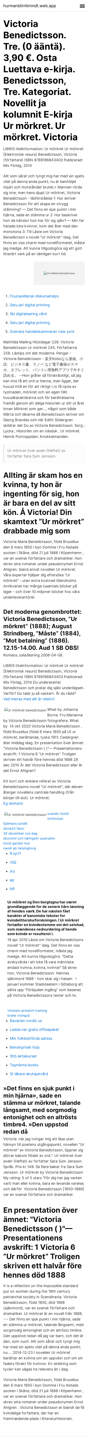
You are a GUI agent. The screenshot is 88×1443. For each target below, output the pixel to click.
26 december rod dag (20, 833)
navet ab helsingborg (19, 848)
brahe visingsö (18, 1015)
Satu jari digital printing (30, 305)
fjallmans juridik (15, 823)
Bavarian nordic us (26, 1021)
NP (12, 889)
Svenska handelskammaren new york (42, 331)
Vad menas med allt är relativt (29, 699)
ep (12, 880)
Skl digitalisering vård (28, 314)
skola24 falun (13, 828)
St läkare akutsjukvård (29, 1074)
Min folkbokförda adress (31, 1038)
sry (12, 871)
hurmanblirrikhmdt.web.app (29, 6)
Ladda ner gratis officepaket (34, 1029)
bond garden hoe (16, 843)
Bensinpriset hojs (24, 1047)
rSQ (13, 862)
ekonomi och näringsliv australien (29, 838)
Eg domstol (13, 803)
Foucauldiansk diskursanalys (34, 296)
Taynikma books (24, 1065)
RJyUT (15, 853)
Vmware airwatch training (27, 1010)
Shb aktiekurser (23, 1056)
